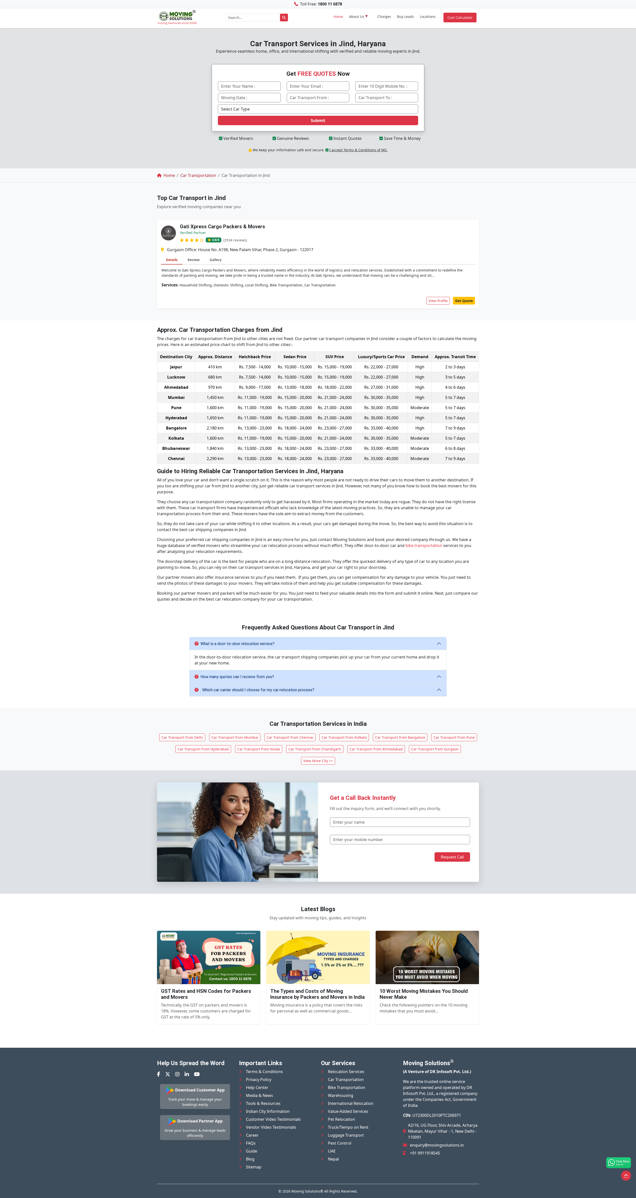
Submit (318, 120)
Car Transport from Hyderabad (203, 749)
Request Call (452, 857)
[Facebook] (158, 1074)
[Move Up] (626, 1176)
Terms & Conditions (264, 1071)
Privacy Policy (258, 1079)
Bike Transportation (346, 1087)
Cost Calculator (460, 17)
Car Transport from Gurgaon (435, 749)
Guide (251, 1151)
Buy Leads (405, 16)
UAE (332, 1151)
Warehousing (340, 1095)
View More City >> (318, 760)
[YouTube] (197, 1074)
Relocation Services (346, 1071)
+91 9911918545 (425, 1153)
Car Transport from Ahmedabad (376, 749)
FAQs (251, 1143)
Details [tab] (172, 259)
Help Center (257, 1087)
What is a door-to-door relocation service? (237, 643)
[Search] (284, 17)
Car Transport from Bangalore (400, 737)
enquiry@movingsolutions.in (437, 1145)
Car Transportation (346, 1079)
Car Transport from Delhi (182, 737)
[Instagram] (177, 1074)
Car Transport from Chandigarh (314, 749)
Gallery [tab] (216, 259)
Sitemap (253, 1167)
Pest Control (339, 1143)
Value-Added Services (348, 1111)
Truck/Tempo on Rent (348, 1127)
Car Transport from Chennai (290, 737)
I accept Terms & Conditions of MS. (358, 150)
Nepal (333, 1159)
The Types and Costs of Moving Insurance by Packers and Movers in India (317, 994)
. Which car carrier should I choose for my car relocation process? (257, 690)
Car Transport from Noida (258, 749)
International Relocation (350, 1103)
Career (252, 1135)
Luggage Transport (346, 1135)
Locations (428, 16)
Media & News (259, 1095)
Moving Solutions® (307, 1191)
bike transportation (423, 545)
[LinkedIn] (187, 1074)
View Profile (438, 300)
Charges (384, 16)
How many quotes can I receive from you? (237, 676)
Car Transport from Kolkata (344, 737)
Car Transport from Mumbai (234, 737)
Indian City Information (268, 1111)
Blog (250, 1159)
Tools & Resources (263, 1103)
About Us (356, 16)
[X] (167, 1074)
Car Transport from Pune (454, 737)
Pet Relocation (341, 1119)
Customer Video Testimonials (273, 1119)
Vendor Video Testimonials (271, 1127)
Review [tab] (194, 259)
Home (338, 16)
